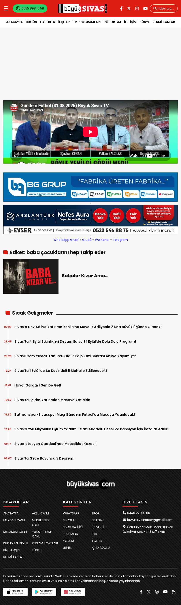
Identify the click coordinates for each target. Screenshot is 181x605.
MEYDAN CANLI (14, 520)
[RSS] (173, 592)
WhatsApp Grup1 (66, 240)
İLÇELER (64, 22)
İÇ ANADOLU (101, 547)
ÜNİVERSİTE (99, 527)
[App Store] (15, 592)
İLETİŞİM (130, 22)
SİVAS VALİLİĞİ (73, 527)
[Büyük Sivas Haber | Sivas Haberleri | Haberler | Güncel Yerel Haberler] (82, 8)
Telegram (120, 240)
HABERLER (47, 22)
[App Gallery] (73, 592)
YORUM (68, 541)
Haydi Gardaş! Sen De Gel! (37, 385)
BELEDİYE (98, 520)
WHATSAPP (71, 513)
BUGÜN (31, 22)
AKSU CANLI (40, 513)
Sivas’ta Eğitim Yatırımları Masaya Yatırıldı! (52, 400)
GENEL (67, 547)
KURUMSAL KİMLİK (15, 543)
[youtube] (145, 9)
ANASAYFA (14, 22)
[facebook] (121, 9)
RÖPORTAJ (112, 22)
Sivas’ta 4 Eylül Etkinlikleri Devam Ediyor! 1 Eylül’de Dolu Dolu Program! (75, 341)
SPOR (96, 513)
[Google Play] (44, 592)
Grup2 (86, 240)
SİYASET (69, 520)
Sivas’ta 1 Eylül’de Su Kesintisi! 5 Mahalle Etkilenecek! (60, 370)
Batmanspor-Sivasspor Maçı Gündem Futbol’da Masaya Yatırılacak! (74, 414)
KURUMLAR (70, 534)
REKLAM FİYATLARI (45, 543)
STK (94, 534)
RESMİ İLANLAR (164, 22)
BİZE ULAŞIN (11, 550)
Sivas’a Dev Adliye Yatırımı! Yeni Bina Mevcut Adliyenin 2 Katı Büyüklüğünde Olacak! (88, 327)
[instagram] (137, 9)
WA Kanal (102, 240)
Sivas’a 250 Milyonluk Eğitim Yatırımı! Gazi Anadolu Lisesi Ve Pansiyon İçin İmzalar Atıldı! (91, 429)
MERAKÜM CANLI (15, 532)
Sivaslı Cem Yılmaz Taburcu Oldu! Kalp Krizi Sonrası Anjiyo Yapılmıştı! (75, 356)
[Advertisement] (90, 67)
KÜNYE (144, 22)
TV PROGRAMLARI (87, 22)
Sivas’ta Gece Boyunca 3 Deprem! (44, 458)
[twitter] (129, 9)
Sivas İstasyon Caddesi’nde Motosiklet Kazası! (55, 443)
